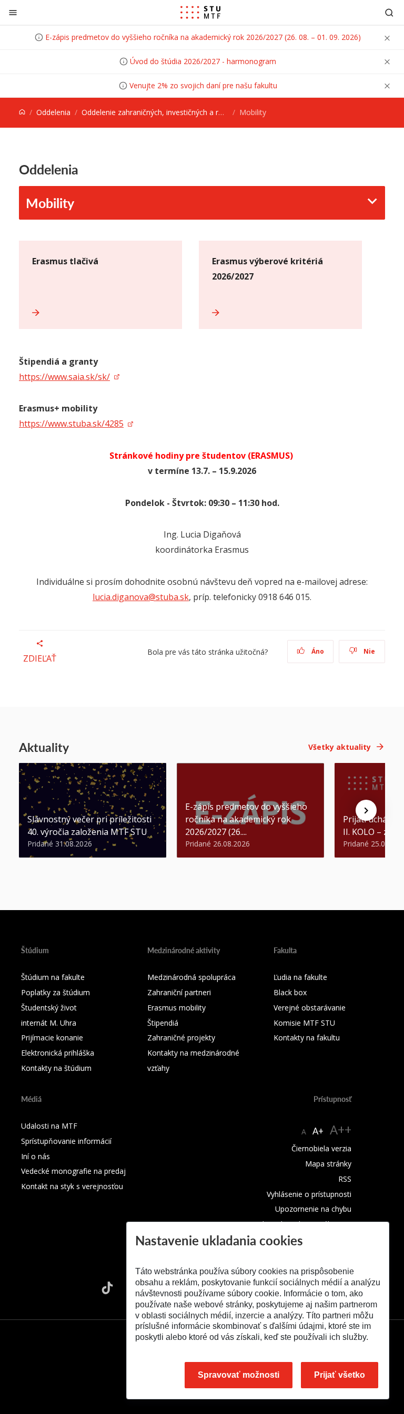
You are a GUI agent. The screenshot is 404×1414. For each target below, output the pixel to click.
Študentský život (49, 1008)
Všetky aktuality (339, 747)
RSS (344, 1179)
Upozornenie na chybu (313, 1209)
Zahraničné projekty (181, 1038)
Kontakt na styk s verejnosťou (72, 1186)
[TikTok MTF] (107, 1288)
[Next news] (366, 810)
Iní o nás (35, 1156)
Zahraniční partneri (179, 992)
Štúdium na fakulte (53, 977)
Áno (317, 651)
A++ (340, 1129)
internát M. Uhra (48, 1023)
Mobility (50, 202)
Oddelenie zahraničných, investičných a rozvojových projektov (187, 112)
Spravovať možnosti (238, 1374)
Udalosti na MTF (49, 1126)
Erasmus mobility (176, 1008)
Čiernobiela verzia (321, 1148)
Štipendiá (162, 1023)
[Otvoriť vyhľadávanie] (389, 12)
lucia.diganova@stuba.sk (141, 597)
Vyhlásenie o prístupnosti (309, 1194)
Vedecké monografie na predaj (73, 1171)
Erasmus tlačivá (65, 261)
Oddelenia (53, 112)
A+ (318, 1130)
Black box (290, 992)
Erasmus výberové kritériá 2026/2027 (267, 268)
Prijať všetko (339, 1374)
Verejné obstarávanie (310, 1008)
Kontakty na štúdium (56, 1068)
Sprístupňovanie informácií (66, 1141)
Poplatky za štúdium (55, 992)
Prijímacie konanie (52, 1038)
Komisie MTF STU (304, 1023)
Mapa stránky (328, 1164)
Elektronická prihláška (57, 1053)
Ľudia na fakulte (300, 977)
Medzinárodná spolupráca (191, 977)
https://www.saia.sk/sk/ (64, 377)
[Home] (22, 112)
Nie (368, 651)
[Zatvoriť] (13, 12)
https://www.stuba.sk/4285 (71, 423)
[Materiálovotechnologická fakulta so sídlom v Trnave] (200, 12)
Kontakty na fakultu (307, 1038)
